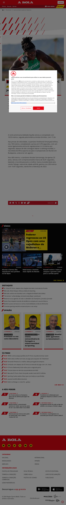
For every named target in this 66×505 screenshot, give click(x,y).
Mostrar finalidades (26, 108)
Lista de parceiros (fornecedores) (18, 103)
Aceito (38, 108)
